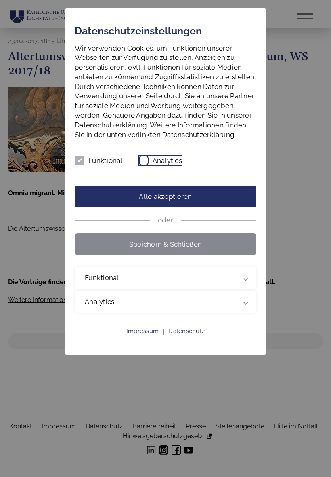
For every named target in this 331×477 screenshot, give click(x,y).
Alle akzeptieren (165, 196)
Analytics (167, 160)
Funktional (105, 160)
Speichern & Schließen (165, 244)
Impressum (142, 340)
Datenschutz (186, 340)
